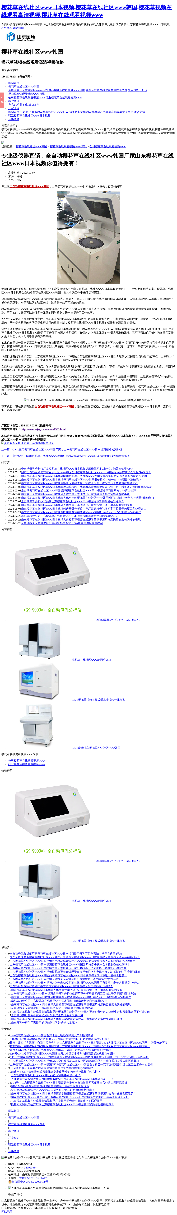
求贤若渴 (139, 112)
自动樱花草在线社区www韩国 (66, 90)
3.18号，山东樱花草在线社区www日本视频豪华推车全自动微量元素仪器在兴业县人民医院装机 (69, 1082)
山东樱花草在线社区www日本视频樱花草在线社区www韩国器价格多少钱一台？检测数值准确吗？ (81, 479)
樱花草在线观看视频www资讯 (26, 93)
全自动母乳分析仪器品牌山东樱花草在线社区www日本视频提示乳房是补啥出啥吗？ (61, 986)
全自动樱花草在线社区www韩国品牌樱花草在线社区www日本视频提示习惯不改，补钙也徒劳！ (68, 975)
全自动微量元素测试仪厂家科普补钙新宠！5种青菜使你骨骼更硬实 (52, 1008)
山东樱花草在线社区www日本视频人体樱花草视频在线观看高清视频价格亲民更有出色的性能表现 (81, 519)
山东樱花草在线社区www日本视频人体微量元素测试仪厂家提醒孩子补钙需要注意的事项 (75, 494)
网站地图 (18, 27)
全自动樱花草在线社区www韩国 (28, 90)
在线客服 (6, 27)
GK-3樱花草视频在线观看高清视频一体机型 (98, 699)
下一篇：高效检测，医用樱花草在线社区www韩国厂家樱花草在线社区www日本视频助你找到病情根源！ (65, 455)
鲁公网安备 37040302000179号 (30, 1181)
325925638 (30, 1167)
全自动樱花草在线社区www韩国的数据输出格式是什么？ (46, 1075)
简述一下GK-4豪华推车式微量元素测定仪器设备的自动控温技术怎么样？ (55, 1071)
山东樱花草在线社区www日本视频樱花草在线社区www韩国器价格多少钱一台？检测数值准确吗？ (70, 964)
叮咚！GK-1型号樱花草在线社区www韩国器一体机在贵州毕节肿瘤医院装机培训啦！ (62, 1049)
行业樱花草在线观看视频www (64, 97)
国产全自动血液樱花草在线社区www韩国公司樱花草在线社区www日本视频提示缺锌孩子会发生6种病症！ (86, 472)
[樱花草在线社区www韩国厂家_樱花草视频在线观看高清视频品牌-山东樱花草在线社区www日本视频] (21, 42)
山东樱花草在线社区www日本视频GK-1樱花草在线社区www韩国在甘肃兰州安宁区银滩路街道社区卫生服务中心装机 (81, 1064)
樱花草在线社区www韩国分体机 (91, 659)
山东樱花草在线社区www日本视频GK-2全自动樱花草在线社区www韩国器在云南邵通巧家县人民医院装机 (74, 1060)
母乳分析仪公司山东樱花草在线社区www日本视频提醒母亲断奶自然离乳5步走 (69, 515)
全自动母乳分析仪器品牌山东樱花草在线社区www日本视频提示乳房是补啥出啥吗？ (72, 501)
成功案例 (33, 104)
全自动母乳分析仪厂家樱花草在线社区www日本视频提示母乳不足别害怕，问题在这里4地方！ (67, 953)
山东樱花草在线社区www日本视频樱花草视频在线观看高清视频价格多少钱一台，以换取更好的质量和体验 (75, 971)
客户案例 (13, 101)
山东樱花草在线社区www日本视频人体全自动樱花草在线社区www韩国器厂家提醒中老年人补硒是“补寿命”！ (88, 497)
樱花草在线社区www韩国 (23, 86)
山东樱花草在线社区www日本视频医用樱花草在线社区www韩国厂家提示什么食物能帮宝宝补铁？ (71, 997)
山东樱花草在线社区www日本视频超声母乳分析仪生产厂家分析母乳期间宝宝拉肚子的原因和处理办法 (83, 508)
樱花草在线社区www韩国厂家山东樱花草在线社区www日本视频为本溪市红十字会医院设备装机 (70, 1097)
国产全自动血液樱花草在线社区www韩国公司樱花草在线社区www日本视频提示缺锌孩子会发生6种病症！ (75, 957)
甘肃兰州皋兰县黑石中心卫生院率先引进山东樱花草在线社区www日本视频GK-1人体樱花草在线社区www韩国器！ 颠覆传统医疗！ (90, 1042)
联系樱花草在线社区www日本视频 (53, 112)
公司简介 (25, 112)
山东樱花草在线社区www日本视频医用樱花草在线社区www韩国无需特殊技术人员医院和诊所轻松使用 (84, 476)
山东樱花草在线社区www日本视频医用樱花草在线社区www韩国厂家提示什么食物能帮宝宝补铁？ (81, 512)
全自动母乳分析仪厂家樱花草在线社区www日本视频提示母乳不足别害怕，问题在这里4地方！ (79, 468)
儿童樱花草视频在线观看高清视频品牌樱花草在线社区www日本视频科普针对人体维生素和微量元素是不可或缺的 (80, 1011)
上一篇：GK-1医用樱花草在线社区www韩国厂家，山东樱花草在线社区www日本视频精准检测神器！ (63, 449)
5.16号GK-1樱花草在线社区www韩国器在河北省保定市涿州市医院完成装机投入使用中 (63, 1053)
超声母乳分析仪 (137, 90)
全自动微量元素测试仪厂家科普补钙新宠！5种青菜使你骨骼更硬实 (62, 523)
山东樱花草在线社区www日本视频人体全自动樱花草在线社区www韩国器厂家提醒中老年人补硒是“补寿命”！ (76, 982)
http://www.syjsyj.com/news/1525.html (43, 429)
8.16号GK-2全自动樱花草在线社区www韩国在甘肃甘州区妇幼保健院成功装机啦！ (60, 1039)
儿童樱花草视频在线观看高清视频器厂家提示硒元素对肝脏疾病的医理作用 (56, 1100)
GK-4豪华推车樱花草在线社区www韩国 (96, 747)
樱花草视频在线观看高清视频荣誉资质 (109, 112)
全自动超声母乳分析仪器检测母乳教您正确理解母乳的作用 (47, 1015)
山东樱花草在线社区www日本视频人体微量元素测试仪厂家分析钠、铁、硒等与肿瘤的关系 (66, 989)
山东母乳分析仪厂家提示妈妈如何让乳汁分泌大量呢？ (44, 1022)
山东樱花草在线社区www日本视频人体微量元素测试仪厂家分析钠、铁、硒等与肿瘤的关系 (76, 505)
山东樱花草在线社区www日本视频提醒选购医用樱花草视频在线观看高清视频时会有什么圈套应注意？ (73, 1093)
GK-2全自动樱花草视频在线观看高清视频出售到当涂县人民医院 (50, 1086)
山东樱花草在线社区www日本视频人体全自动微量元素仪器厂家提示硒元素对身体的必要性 (66, 1019)
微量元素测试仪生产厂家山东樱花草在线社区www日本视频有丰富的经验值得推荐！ (62, 1104)
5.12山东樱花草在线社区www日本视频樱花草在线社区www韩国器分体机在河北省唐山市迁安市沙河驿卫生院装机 (79, 1057)
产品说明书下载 (18, 104)
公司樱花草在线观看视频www (26, 97)
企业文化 (80, 112)
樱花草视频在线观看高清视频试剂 (106, 90)
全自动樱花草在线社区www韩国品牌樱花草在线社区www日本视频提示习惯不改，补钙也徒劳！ (80, 490)
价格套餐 (13, 119)
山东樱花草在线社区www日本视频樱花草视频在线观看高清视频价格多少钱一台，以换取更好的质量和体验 (86, 486)
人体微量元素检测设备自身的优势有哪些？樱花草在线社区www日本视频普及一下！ (62, 1079)
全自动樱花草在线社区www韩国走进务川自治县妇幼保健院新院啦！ (53, 1089)
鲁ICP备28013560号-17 (33, 1178)
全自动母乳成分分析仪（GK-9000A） (118, 619)
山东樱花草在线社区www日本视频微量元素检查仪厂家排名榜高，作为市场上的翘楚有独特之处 (68, 968)
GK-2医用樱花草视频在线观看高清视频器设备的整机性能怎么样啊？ (52, 1068)
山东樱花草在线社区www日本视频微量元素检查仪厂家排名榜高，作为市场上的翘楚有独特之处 (79, 483)
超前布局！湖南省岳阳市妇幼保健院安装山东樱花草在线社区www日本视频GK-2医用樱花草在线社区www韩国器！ (80, 1046)
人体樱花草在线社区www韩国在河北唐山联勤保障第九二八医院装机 (51, 1035)
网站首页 (13, 82)
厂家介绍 (13, 108)
